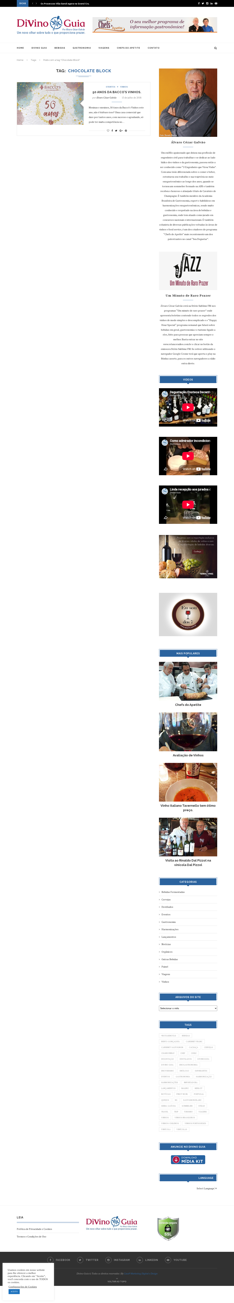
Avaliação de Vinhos (188, 755)
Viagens (166, 974)
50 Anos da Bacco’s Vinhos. (117, 92)
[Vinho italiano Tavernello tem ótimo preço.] (188, 764)
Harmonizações (170, 929)
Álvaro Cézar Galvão (106, 97)
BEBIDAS (59, 48)
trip (176, 1112)
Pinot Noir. (182, 1094)
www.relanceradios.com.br (177, 344)
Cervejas (166, 899)
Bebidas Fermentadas (173, 892)
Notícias (166, 944)
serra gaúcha (168, 1106)
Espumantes (201, 1071)
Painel (165, 966)
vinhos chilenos (170, 1123)
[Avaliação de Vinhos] (188, 714)
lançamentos (168, 1088)
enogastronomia (188, 1065)
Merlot (198, 1088)
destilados (186, 1059)
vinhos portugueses (195, 1123)
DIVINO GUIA (39, 48)
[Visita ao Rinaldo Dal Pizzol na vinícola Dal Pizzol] (188, 819)
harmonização (204, 1076)
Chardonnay (168, 1053)
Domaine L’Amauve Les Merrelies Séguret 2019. (67, 4)
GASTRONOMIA (82, 48)
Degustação (167, 1059)
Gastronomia (169, 922)
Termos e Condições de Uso (31, 1236)
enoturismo (167, 1071)
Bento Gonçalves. (170, 1041)
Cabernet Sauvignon (172, 1047)
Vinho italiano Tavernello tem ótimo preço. (188, 808)
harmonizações (169, 1082)
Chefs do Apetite (188, 705)
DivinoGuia (203, 1059)
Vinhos (124, 87)
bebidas (186, 1035)
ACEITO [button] (14, 1291)
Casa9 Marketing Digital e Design (141, 1273)
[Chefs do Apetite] (188, 663)
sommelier (187, 1106)
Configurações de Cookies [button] (23, 1286)
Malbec (185, 1088)
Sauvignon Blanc (192, 1100)
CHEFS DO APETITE (128, 48)
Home (20, 60)
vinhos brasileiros (185, 1117)
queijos (165, 1100)
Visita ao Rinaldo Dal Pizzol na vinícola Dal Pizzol (188, 862)
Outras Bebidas (170, 959)
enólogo (184, 1071)
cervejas (208, 1047)
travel (164, 1112)
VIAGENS (103, 48)
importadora (191, 1082)
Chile (193, 1053)
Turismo (188, 1112)
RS (176, 1100)
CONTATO (154, 48)
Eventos (110, 87)
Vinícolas (181, 1129)
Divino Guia (167, 1065)
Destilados (167, 906)
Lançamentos (169, 936)
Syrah (201, 1106)
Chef (182, 1053)
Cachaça (193, 1047)
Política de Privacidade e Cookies (34, 1229)
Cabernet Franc (194, 1041)
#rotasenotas (168, 1035)
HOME (20, 48)
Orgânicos (167, 951)
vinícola (166, 1129)
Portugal (199, 1094)
